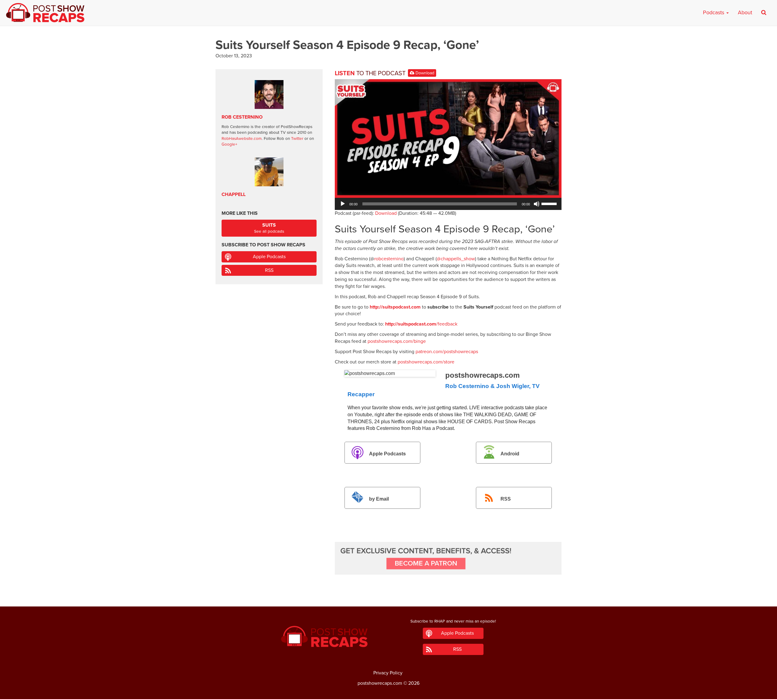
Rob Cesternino (242, 117)
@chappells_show (456, 259)
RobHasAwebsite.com (242, 138)
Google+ (229, 144)
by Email (379, 498)
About (745, 12)
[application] (448, 204)
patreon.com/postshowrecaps (447, 352)
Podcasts (714, 12)
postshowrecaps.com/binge (397, 341)
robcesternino (389, 259)
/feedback (421, 324)
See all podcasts (269, 228)
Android (509, 453)
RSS (505, 498)
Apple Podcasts (387, 453)
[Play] (343, 204)
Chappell (234, 194)
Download (424, 73)
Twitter (297, 138)
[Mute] (537, 204)
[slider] (549, 203)
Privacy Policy (387, 673)
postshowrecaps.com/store (426, 362)
